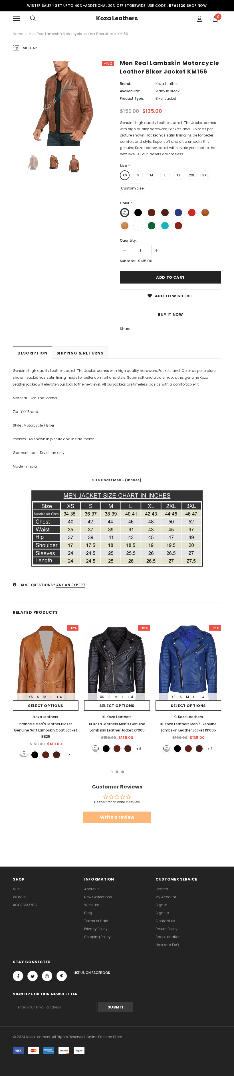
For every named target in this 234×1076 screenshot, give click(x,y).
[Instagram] (47, 976)
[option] (63, 103)
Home (18, 33)
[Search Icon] (33, 18)
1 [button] (111, 772)
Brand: (125, 83)
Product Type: (132, 98)
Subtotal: (128, 260)
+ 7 (67, 755)
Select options (45, 705)
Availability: (130, 91)
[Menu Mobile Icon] (16, 18)
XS (124, 175)
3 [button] (122, 772)
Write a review (117, 817)
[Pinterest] (62, 976)
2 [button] (117, 772)
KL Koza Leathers (117, 716)
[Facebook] (18, 976)
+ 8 (138, 748)
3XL (205, 175)
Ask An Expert (71, 584)
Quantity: (128, 240)
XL (178, 175)
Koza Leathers (117, 18)
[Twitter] (32, 976)
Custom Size (132, 188)
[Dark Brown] (56, 755)
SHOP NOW (197, 5)
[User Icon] (200, 19)
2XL (192, 175)
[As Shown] (24, 755)
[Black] (35, 755)
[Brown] (45, 755)
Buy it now (170, 314)
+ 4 (59, 696)
